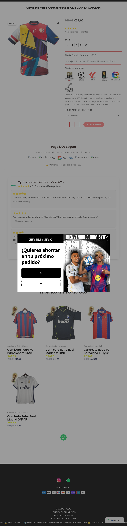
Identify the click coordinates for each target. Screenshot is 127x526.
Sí (41, 273)
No (41, 283)
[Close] (107, 237)
